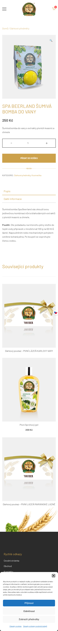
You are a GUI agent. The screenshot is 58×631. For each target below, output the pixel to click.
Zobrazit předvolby (29, 619)
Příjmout (29, 603)
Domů (5, 28)
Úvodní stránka (11, 560)
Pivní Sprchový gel (29, 424)
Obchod (8, 566)
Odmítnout (29, 611)
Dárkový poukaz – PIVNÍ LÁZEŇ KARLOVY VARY (29, 350)
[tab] (29, 191)
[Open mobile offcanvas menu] (4, 9)
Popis (7, 191)
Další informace (13, 198)
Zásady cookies (16, 626)
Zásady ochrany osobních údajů (35, 626)
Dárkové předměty (19, 28)
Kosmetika (36, 175)
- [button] (11, 142)
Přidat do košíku (29, 158)
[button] (53, 575)
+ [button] (47, 142)
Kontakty (8, 571)
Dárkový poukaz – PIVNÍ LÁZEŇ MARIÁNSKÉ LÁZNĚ (29, 504)
